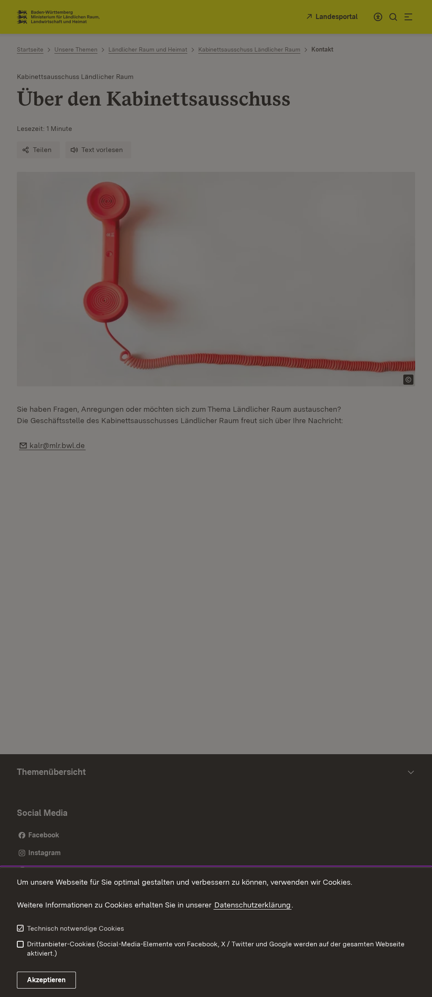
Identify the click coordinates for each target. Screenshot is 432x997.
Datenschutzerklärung (252, 904)
